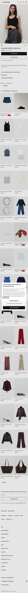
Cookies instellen (14, 300)
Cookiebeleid (6, 297)
